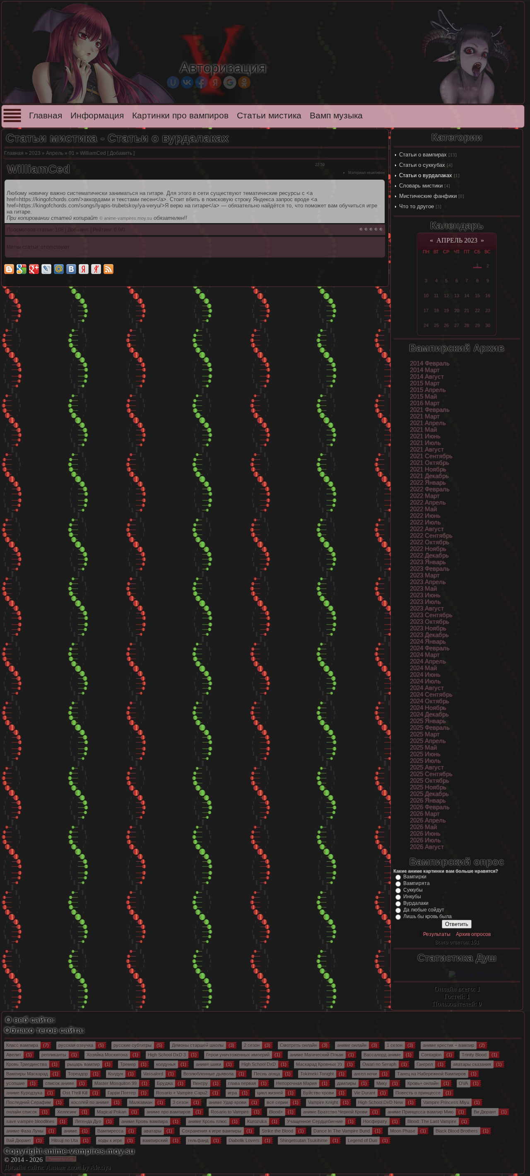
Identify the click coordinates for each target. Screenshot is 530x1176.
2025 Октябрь (429, 780)
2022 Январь (428, 482)
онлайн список (21, 1111)
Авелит (13, 1054)
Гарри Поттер (122, 1092)
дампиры (346, 1083)
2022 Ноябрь (428, 549)
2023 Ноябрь (428, 628)
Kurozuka (257, 1121)
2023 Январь (428, 562)
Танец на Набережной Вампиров (431, 1073)
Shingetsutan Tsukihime (304, 1140)
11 (436, 295)
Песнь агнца (267, 1073)
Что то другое (416, 206)
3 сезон (180, 1102)
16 (487, 295)
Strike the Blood (277, 1130)
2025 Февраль (430, 727)
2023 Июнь (425, 595)
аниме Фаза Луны (24, 1130)
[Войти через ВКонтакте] (187, 82)
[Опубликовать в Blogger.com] (9, 269)
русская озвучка (75, 1045)
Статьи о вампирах (423, 155)
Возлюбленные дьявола (208, 1073)
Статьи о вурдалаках (425, 175)
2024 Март (425, 655)
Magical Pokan (111, 1111)
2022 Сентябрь (431, 535)
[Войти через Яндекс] (215, 82)
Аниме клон (63, 1167)
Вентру (200, 1083)
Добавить (121, 153)
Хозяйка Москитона (107, 1054)
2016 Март (425, 403)
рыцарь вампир (83, 1064)
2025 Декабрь (429, 794)
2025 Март (425, 734)
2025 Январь (428, 721)
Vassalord (153, 1073)
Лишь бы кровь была (427, 916)
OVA (463, 1083)
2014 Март (425, 370)
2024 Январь (428, 641)
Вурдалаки (416, 903)
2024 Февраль (430, 648)
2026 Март (425, 813)
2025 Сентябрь (431, 774)
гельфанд (198, 1140)
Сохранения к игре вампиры (211, 1130)
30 (487, 325)
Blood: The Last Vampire (431, 1121)
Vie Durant (364, 1092)
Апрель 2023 (456, 240)
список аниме (59, 1083)
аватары (152, 1130)
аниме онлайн (351, 1045)
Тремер (128, 1064)
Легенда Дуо (88, 1121)
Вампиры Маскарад (27, 1073)
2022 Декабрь (429, 555)
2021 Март (425, 416)
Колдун (115, 1073)
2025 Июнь (425, 754)
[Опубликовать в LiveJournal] (46, 269)
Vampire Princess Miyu (446, 1102)
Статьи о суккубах (422, 165)
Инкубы (412, 896)
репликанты (53, 1054)
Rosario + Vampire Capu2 (181, 1092)
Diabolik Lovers (244, 1140)
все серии (277, 1102)
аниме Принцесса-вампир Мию (420, 1111)
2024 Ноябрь (428, 708)
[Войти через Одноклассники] (244, 82)
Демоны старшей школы (198, 1045)
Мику (381, 1083)
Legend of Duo (362, 1140)
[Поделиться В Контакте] (71, 269)
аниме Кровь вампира (144, 1121)
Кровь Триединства (26, 1064)
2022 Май (423, 509)
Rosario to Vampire (230, 1111)
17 (426, 310)
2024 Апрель (428, 661)
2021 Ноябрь (428, 469)
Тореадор (78, 1073)
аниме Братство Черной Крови (335, 1111)
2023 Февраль (430, 568)
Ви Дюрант (485, 1111)
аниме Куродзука (24, 1092)
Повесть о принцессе (418, 1092)
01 (72, 153)
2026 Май (423, 827)
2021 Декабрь (429, 476)
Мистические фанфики (428, 196)
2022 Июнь (425, 515)
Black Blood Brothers (457, 1130)
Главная (45, 115)
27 (456, 325)
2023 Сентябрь (431, 615)
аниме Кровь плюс (207, 1121)
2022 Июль (425, 522)
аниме (70, 1130)
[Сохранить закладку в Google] (21, 269)
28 (466, 325)
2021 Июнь (425, 436)
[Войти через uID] (173, 82)
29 (477, 325)
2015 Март (425, 383)
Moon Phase (402, 1130)
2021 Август (427, 449)
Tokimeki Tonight (317, 1073)
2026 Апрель (428, 820)
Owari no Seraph (379, 1064)
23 (487, 310)
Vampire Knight (323, 1102)
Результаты (436, 934)
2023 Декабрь (429, 635)
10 (426, 295)
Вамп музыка (336, 115)
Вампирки (414, 877)
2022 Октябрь (429, 542)
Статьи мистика (269, 115)
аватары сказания (472, 1064)
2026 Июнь (425, 833)
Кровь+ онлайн (422, 1083)
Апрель (54, 153)
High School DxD (258, 1064)
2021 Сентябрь (431, 456)
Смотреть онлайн (298, 1045)
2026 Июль (425, 840)
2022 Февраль (430, 489)
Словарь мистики (421, 186)
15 (477, 295)
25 (436, 325)
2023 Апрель (428, 582)
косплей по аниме (90, 1102)
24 (426, 325)
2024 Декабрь (429, 714)
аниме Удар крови (227, 1102)
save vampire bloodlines (30, 1121)
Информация (97, 115)
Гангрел (425, 1064)
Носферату (375, 1121)
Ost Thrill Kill (75, 1092)
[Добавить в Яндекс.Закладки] (84, 269)
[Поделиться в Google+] (34, 269)
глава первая (242, 1083)
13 (456, 295)
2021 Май (423, 429)
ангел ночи (365, 1073)
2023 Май (423, 588)
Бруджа (165, 1083)
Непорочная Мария (296, 1083)
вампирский (155, 1140)
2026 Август (427, 847)
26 (446, 325)
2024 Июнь (425, 674)
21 (466, 310)
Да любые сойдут (423, 910)
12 (446, 295)
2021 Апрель (428, 423)
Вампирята (416, 883)
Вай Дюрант (18, 1140)
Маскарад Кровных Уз (319, 1064)
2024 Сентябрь (431, 694)
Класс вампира (22, 1045)
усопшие (15, 1083)
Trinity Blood (474, 1054)
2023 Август (427, 608)
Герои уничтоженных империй (238, 1054)
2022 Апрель (428, 502)
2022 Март (425, 496)
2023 (35, 153)
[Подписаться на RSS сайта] (108, 269)
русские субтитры (132, 1045)
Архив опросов (473, 934)
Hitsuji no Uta (64, 1140)
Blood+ (276, 1111)
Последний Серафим (28, 1102)
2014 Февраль (430, 363)
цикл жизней (270, 1092)
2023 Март (425, 575)
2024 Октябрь (429, 701)
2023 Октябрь (429, 621)
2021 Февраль (430, 409)
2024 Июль (425, 681)
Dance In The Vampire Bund (341, 1130)
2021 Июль (425, 443)
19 (446, 310)
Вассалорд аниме (382, 1054)
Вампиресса (110, 1130)
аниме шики (208, 1064)
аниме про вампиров (168, 1111)
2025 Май (423, 747)
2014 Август (427, 376)
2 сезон (252, 1045)
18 (436, 310)
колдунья (166, 1064)
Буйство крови (318, 1092)
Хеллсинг (67, 1111)
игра (232, 1092)
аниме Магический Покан (316, 1054)
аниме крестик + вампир (448, 1045)
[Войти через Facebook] (201, 82)
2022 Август (427, 529)
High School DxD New (380, 1102)
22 (477, 310)
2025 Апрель (428, 741)
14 (466, 295)
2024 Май (423, 668)
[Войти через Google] (229, 82)
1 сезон (394, 1045)
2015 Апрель (428, 390)
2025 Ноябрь (428, 787)
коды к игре (110, 1140)
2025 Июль (425, 761)
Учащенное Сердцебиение (315, 1121)
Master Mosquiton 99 (115, 1083)
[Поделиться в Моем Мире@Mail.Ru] (59, 269)
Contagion (431, 1054)
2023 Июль (425, 602)
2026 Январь (428, 800)
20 (456, 310)
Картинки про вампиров (180, 115)
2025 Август (427, 767)
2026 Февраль (430, 807)
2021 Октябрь (429, 462)
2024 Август (427, 688)
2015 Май (423, 396)
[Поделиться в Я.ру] (96, 269)
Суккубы (413, 890)
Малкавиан (140, 1102)
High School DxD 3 (167, 1054)
